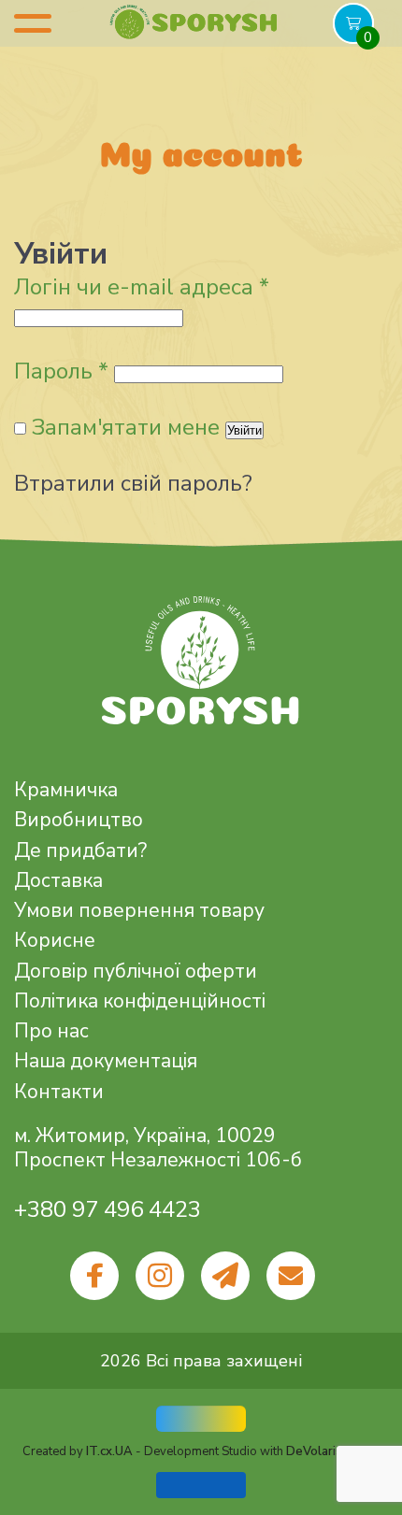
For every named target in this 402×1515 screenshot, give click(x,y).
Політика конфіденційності (140, 1001)
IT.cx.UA (109, 1451)
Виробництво (78, 820)
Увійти (244, 430)
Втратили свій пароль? (133, 483)
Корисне (54, 940)
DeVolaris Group (333, 1451)
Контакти (59, 1092)
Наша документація (105, 1061)
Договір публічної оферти (135, 971)
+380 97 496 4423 (107, 1209)
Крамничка (66, 790)
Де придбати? (80, 850)
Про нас (51, 1031)
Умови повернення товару (139, 910)
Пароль (61, 371)
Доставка (58, 880)
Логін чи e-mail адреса (141, 287)
